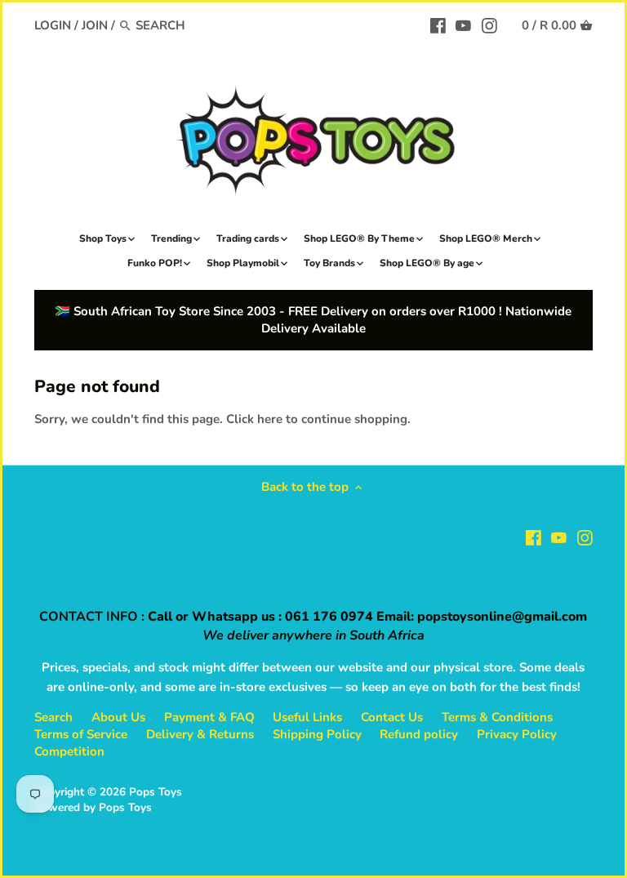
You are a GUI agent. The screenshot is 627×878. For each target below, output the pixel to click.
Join (95, 25)
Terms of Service (80, 734)
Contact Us (392, 717)
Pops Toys (155, 792)
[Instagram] (489, 24)
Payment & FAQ (209, 717)
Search (53, 717)
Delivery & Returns (200, 734)
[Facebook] (438, 24)
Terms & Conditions (497, 717)
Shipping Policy (317, 734)
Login (52, 25)
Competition (69, 751)
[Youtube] (463, 24)
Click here (254, 419)
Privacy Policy (517, 734)
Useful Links (307, 717)
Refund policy (419, 734)
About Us (118, 717)
